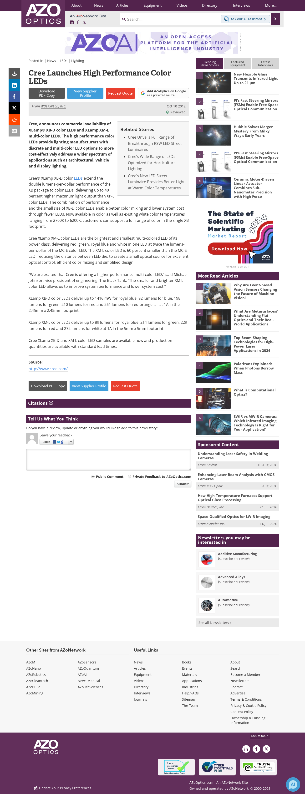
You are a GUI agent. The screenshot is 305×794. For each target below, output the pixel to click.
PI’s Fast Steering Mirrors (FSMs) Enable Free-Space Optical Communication (256, 104)
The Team (190, 705)
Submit (183, 484)
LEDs (63, 60)
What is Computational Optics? (255, 392)
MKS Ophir (215, 486)
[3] (213, 134)
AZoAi (82, 674)
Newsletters (239, 680)
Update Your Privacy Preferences (64, 788)
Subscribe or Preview (234, 558)
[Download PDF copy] (14, 73)
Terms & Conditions (246, 699)
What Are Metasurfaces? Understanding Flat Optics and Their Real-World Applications (256, 317)
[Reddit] (14, 119)
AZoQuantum (88, 668)
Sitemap (188, 699)
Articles (140, 668)
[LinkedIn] (14, 85)
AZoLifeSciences (90, 687)
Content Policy (241, 711)
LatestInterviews (265, 63)
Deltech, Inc (215, 507)
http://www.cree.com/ (48, 368)
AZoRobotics (36, 674)
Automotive (228, 600)
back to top (258, 736)
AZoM (30, 662)
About (235, 662)
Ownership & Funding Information (247, 720)
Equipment (143, 674)
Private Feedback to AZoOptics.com (161, 476)
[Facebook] (14, 96)
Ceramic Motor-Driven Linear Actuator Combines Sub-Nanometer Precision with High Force (254, 188)
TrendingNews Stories (209, 63)
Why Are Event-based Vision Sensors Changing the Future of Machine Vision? (255, 291)
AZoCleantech (37, 680)
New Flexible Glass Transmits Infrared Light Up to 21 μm (256, 78)
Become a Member (245, 674)
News (51, 60)
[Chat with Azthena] (293, 784)
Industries (190, 687)
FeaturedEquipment (237, 63)
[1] (213, 82)
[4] (213, 161)
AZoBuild (33, 687)
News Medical (89, 680)
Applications (192, 680)
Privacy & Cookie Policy (248, 705)
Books (186, 662)
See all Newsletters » (215, 622)
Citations (38, 403)
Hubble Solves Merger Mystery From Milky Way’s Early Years (253, 131)
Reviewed (178, 112)
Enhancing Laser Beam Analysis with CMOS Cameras (236, 476)
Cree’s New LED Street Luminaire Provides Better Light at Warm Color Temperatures (156, 182)
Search (235, 668)
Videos (139, 680)
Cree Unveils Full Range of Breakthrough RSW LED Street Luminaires (155, 143)
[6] (213, 424)
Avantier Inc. (216, 523)
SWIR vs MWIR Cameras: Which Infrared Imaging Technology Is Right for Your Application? (255, 423)
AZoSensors (87, 662)
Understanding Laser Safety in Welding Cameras (233, 455)
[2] (213, 108)
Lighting (77, 60)
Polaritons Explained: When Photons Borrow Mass (254, 368)
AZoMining (34, 693)
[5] (213, 187)
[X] (14, 108)
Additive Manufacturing (237, 553)
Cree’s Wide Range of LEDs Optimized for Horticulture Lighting (152, 162)
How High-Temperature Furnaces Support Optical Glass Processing (235, 497)
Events (187, 668)
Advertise (237, 693)
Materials (189, 674)
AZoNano (33, 668)
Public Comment (109, 476)
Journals (140, 699)
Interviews (142, 693)
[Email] (14, 131)
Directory (141, 687)
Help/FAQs (190, 693)
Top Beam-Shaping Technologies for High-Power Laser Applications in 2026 (254, 344)
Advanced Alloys (231, 577)
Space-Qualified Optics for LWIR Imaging (234, 516)
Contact (236, 687)
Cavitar (212, 465)
